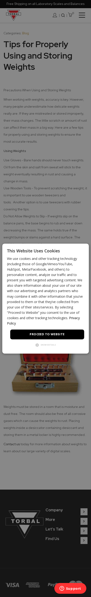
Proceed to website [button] (47, 334)
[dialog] (45, 298)
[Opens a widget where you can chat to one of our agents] (70, 589)
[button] (45, 345)
